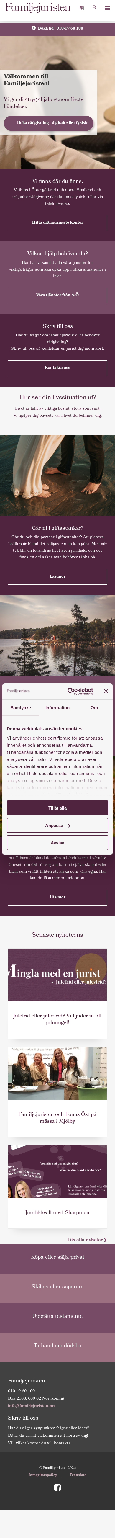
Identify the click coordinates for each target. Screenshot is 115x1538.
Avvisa (57, 842)
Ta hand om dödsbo (57, 1346)
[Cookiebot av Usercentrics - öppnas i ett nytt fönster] (69, 691)
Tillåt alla (57, 807)
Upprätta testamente (57, 1316)
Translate (78, 1475)
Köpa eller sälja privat (57, 1257)
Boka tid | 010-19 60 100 (60, 28)
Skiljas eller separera (58, 1287)
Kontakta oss (57, 368)
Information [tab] (57, 707)
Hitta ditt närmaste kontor (57, 222)
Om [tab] (94, 707)
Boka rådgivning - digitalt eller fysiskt (53, 123)
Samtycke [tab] (21, 707)
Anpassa (54, 825)
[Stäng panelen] (106, 691)
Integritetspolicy (43, 1475)
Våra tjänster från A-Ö (57, 295)
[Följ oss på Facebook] (57, 1488)
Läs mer (57, 576)
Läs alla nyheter (85, 1240)
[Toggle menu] (107, 8)
